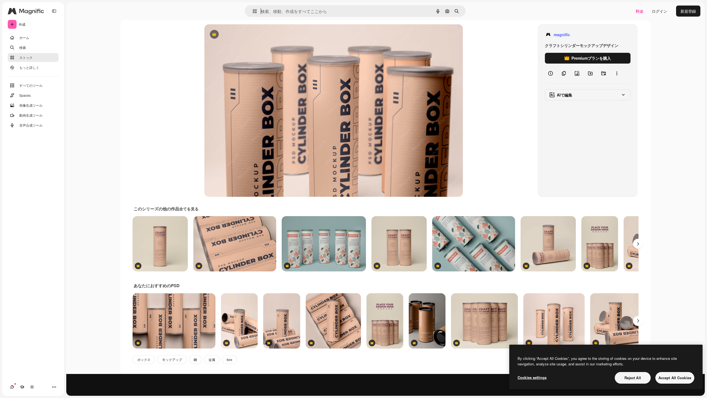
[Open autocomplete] (252, 11)
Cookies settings (532, 377)
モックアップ (172, 359)
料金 (639, 11)
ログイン (659, 11)
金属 (212, 359)
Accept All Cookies (674, 377)
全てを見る (189, 208)
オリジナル (242, 35)
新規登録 (688, 11)
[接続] (12, 387)
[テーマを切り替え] (32, 387)
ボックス (144, 359)
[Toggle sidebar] (54, 11)
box (229, 359)
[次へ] (638, 243)
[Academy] (22, 387)
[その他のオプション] (616, 73)
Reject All (632, 377)
